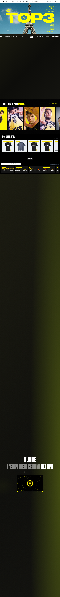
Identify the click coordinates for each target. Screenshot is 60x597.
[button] (52, 2)
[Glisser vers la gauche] (54, 138)
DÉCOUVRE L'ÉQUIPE (52, 103)
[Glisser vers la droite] (57, 138)
